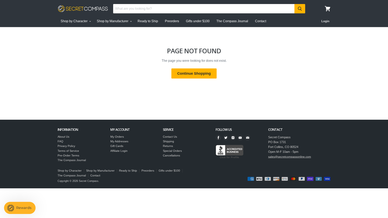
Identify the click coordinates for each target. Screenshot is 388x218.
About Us (63, 136)
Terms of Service (68, 150)
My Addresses (119, 141)
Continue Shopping (194, 73)
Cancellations (171, 155)
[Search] (299, 8)
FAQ (60, 141)
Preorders (172, 21)
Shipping (168, 141)
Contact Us (170, 136)
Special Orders (172, 150)
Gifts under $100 (198, 21)
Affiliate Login (119, 150)
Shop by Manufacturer (113, 21)
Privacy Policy (66, 146)
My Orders (117, 136)
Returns (168, 146)
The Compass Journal (232, 21)
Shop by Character (74, 21)
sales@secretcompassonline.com (289, 156)
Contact (260, 21)
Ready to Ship (148, 21)
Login (325, 21)
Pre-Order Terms (68, 155)
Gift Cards (116, 146)
